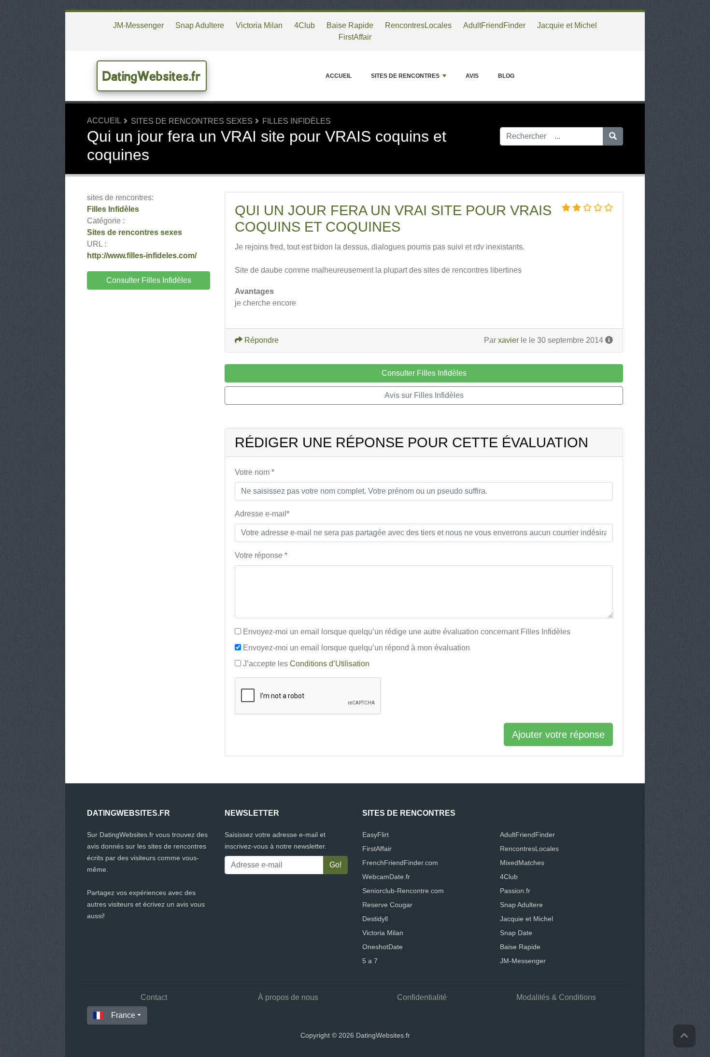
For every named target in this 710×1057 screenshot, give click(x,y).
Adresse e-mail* (262, 514)
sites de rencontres (405, 76)
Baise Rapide (350, 25)
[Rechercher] (613, 136)
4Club (304, 25)
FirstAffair (355, 37)
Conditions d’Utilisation (329, 664)
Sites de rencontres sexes (192, 121)
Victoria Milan (259, 25)
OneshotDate (382, 947)
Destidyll (375, 919)
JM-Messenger (138, 25)
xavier (508, 340)
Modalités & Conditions (556, 997)
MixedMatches (522, 862)
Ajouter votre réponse (558, 734)
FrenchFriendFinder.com (400, 862)
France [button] (123, 1015)
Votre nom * (254, 472)
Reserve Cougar (387, 905)
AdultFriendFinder (494, 25)
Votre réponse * (261, 555)
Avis (472, 76)
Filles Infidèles (296, 121)
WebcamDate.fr (386, 877)
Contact (154, 997)
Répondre (260, 340)
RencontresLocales (418, 25)
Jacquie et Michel (567, 25)
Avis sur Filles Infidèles (424, 395)
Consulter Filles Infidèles (148, 280)
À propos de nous (288, 997)
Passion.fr (515, 891)
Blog (506, 76)
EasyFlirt (375, 834)
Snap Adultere (199, 25)
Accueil (339, 76)
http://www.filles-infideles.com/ (142, 255)
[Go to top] (684, 1036)
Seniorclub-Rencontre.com (403, 891)
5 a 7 (370, 961)
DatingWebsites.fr (151, 76)
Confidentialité (422, 997)
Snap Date (516, 933)
